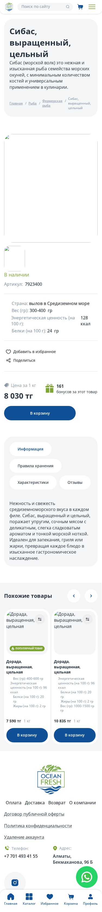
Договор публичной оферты (34, 814)
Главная (16, 103)
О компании (82, 803)
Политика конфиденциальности (38, 826)
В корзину (40, 413)
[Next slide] (91, 595)
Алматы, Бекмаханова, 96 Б (73, 859)
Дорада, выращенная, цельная (19, 667)
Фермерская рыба (52, 103)
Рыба (32, 103)
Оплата (13, 803)
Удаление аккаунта (24, 837)
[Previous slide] (73, 595)
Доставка (35, 803)
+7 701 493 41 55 (21, 856)
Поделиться (24, 360)
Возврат (57, 803)
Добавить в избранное (34, 351)
